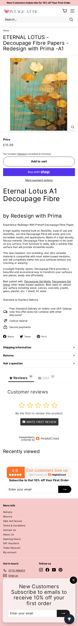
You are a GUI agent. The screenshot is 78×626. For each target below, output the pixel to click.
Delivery (7, 512)
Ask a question (13, 363)
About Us (8, 534)
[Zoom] (72, 127)
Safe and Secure (12, 521)
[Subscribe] (63, 613)
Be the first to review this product (39, 413)
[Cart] (64, 11)
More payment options (39, 180)
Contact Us (9, 530)
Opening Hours (12, 539)
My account (10, 552)
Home (6, 30)
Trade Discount (11, 547)
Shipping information (17, 347)
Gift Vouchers (11, 543)
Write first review (40, 422)
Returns (8, 355)
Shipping (21, 153)
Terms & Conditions (14, 525)
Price (6, 139)
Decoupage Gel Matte (37, 281)
